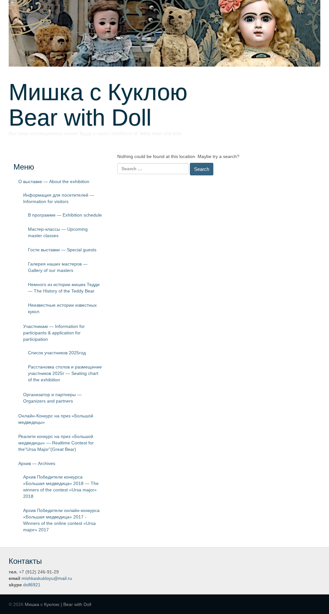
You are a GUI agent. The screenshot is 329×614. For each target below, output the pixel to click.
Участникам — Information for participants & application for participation (54, 333)
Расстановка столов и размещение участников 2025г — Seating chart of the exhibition (65, 373)
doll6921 (31, 584)
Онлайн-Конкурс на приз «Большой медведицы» (55, 419)
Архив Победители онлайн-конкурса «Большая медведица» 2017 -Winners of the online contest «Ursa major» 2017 (61, 520)
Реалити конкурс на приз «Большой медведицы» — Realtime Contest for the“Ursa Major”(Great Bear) (56, 443)
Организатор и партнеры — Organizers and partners (52, 398)
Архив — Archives (36, 463)
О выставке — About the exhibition (53, 181)
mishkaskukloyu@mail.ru (47, 578)
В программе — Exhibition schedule (65, 215)
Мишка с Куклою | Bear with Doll (58, 604)
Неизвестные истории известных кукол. (62, 308)
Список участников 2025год (57, 352)
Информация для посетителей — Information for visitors (58, 198)
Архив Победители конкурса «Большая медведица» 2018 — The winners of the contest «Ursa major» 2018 (61, 486)
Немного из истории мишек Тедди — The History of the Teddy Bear (64, 287)
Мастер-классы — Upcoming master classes (58, 232)
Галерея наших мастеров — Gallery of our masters (57, 267)
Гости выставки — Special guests (62, 249)
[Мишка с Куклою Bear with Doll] (164, 32)
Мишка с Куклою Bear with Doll (109, 104)
